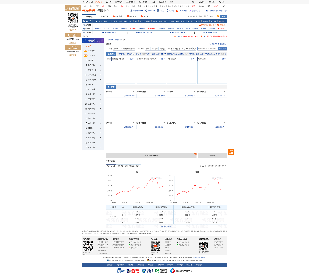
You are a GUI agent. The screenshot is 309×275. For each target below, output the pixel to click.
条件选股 (213, 21)
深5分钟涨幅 (141, 123)
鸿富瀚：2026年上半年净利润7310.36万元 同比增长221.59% (159, 54)
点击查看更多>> (129, 96)
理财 (175, 6)
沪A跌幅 (170, 92)
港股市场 (91, 94)
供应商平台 (141, 265)
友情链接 (199, 265)
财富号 (216, 6)
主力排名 (106, 28)
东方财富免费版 (103, 242)
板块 (115, 21)
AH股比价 (162, 28)
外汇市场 (91, 138)
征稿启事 (189, 265)
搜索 (223, 6)
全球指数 (91, 113)
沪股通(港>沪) (106, 32)
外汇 (157, 6)
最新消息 (111, 54)
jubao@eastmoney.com (199, 257)
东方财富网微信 (136, 245)
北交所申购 (151, 28)
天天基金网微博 (184, 242)
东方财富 (86, 239)
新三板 (90, 84)
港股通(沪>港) (174, 32)
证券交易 (104, 16)
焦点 (91, 6)
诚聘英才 (161, 265)
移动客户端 (98, 2)
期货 (151, 6)
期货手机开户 (218, 242)
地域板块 (153, 59)
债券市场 (91, 133)
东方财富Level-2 (103, 245)
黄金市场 (91, 147)
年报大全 (171, 28)
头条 (203, 36)
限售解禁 (195, 28)
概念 (125, 21)
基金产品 (168, 250)
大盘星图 (221, 21)
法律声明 (170, 265)
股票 (97, 6)
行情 (121, 6)
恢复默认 (213, 156)
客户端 (171, 11)
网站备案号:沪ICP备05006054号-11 (135, 260)
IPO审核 (204, 28)
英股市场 (91, 104)
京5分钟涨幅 (171, 123)
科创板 (155, 21)
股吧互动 (147, 16)
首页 (89, 46)
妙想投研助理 (102, 250)
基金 (169, 6)
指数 (95, 21)
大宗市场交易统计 (134, 166)
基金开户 (168, 242)
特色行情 (91, 65)
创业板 (148, 21)
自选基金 (205, 21)
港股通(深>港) (207, 32)
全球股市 (88, 25)
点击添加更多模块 (152, 156)
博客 (208, 6)
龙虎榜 (188, 28)
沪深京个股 (92, 70)
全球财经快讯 (138, 11)
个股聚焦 (115, 59)
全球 (133, 6)
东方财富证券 (130, 2)
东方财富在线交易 (118, 245)
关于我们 (110, 265)
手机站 (161, 11)
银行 (163, 6)
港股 (145, 6)
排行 (131, 21)
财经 (85, 6)
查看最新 (214, 44)
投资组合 (132, 16)
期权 (115, 6)
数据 (127, 6)
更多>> (132, 59)
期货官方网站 (218, 248)
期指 (109, 6)
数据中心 (151, 11)
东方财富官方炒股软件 (208, 25)
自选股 (198, 21)
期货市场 (91, 118)
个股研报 (124, 28)
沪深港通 (88, 32)
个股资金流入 (172, 59)
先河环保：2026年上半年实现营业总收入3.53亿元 (198, 54)
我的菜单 (202, 2)
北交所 (142, 21)
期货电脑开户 (218, 245)
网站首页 (85, 2)
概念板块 (147, 59)
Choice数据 (183, 11)
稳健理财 (168, 253)
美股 (139, 6)
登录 (192, 2)
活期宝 (167, 248)
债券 (181, 6)
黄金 (187, 21)
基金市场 (91, 123)
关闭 (80, 6)
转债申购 (142, 28)
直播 (187, 6)
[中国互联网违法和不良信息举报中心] (181, 270)
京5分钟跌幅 (201, 123)
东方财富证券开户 (118, 242)
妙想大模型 (196, 11)
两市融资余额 (111, 166)
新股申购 (133, 28)
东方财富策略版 (103, 248)
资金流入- (115, 32)
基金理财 (118, 16)
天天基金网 (119, 2)
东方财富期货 (204, 239)
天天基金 (154, 239)
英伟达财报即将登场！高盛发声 (217, 36)
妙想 (153, 2)
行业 (120, 21)
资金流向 (98, 28)
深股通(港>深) (140, 32)
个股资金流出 (202, 59)
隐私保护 (180, 265)
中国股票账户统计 (122, 166)
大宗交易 (212, 28)
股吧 (193, 6)
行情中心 (88, 21)
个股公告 (121, 59)
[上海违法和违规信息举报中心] (161, 270)
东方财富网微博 (136, 242)
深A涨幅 (109, 123)
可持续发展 (120, 265)
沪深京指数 (92, 80)
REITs (90, 128)
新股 (103, 6)
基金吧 (201, 6)
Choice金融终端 (102, 253)
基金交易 (168, 245)
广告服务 (131, 265)
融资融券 (180, 28)
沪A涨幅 (109, 92)
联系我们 (151, 265)
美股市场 (91, 99)
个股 (110, 21)
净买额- (183, 32)
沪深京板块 (92, 75)
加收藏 (91, 2)
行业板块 (140, 59)
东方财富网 (109, 40)
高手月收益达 (190, 36)
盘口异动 (111, 87)
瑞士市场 (91, 109)
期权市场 (91, 142)
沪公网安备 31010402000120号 (158, 260)
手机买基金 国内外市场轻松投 (215, 11)
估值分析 (221, 28)
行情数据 (89, 17)
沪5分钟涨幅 (141, 92)
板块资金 (115, 28)
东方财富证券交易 (118, 248)
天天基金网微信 (184, 245)
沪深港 (171, 21)
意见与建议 (134, 248)
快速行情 (223, 25)
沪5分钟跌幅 (201, 92)
